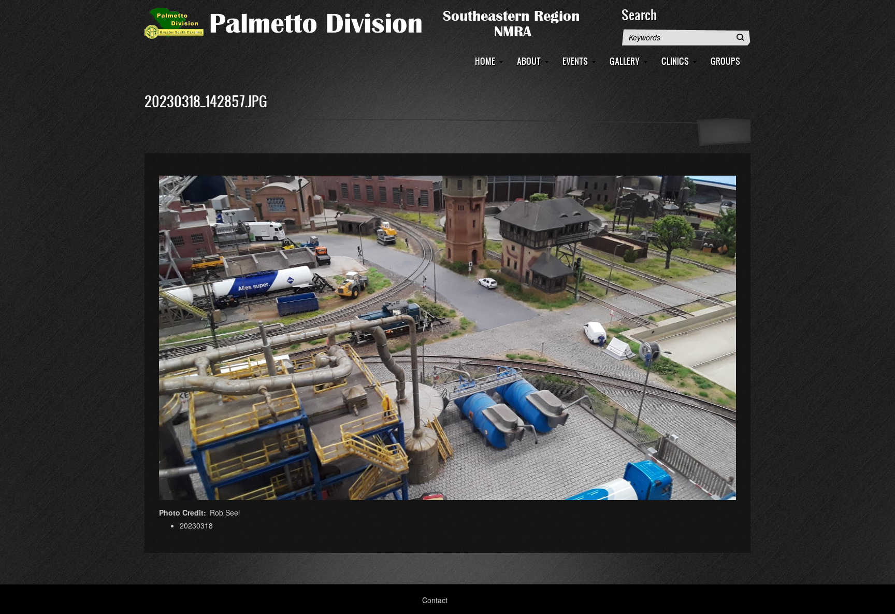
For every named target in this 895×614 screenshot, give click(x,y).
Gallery (625, 61)
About (529, 61)
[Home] (378, 22)
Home (485, 61)
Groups (725, 61)
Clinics (675, 61)
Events (575, 61)
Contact (434, 600)
